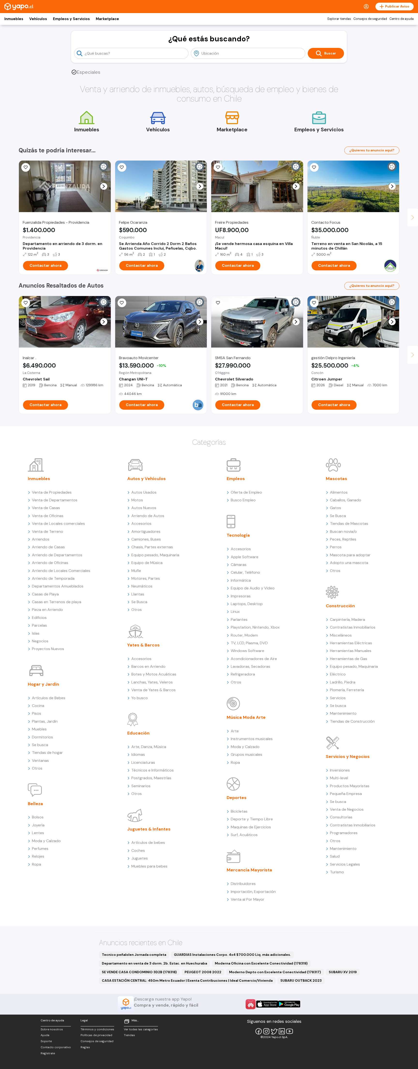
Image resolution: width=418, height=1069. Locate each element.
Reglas (85, 1047)
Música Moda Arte (246, 717)
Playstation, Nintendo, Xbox (255, 627)
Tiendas (129, 1035)
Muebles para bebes (149, 866)
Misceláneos (341, 635)
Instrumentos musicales (252, 738)
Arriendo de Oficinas (50, 562)
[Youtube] (289, 1031)
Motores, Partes (145, 578)
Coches (138, 850)
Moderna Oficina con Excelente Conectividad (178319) (261, 963)
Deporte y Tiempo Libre (252, 819)
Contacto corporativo (56, 1047)
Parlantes (239, 619)
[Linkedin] (282, 1031)
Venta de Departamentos (54, 500)
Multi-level (339, 777)
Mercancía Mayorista (249, 870)
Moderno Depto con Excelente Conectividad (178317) (275, 972)
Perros (336, 546)
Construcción (340, 606)
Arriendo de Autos (147, 515)
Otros (37, 768)
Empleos (236, 479)
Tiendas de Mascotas (349, 523)
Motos (137, 500)
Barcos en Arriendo (148, 666)
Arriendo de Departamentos (57, 554)
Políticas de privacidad (96, 1035)
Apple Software (244, 556)
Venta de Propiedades (52, 492)
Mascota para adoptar (350, 554)
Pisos (36, 713)
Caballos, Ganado (345, 500)
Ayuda (45, 1035)
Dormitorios (42, 737)
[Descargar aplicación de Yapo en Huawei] (250, 1004)
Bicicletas (239, 811)
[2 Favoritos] (122, 302)
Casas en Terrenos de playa (56, 601)
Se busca (40, 744)
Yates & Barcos (143, 645)
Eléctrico (338, 674)
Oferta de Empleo (246, 492)
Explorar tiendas (339, 19)
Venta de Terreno (47, 531)
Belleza (35, 804)
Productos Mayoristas (349, 785)
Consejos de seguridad (370, 19)
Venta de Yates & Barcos (153, 689)
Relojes (38, 856)
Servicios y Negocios (348, 756)
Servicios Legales (345, 864)
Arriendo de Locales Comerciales (61, 570)
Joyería (38, 825)
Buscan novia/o (343, 531)
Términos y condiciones (97, 1029)
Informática (241, 580)
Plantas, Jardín (45, 721)
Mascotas (336, 479)
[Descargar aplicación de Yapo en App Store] (267, 1004)
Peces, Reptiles (343, 539)
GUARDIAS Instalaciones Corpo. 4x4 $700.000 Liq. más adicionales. (232, 954)
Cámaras (238, 564)
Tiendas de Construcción (352, 721)
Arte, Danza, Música (148, 746)
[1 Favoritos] (314, 167)
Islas (35, 633)
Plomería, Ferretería (347, 689)
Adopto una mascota (349, 562)
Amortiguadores (145, 531)
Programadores (344, 832)
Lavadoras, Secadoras (250, 666)
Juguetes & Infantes (149, 829)
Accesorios (141, 523)
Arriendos (40, 539)
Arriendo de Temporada (53, 578)
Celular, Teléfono (245, 572)
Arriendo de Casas (48, 546)
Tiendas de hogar (47, 752)
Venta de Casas (46, 507)
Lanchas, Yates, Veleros (152, 682)
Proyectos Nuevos (48, 648)
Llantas (137, 594)
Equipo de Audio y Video (253, 588)
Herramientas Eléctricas (351, 643)
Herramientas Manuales (350, 650)
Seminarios (140, 785)
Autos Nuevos (143, 507)
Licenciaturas (143, 762)
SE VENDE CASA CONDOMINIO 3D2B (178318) (139, 972)
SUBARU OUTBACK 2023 (301, 980)
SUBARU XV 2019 (343, 972)
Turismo (337, 872)
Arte (235, 731)
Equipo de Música (147, 562)
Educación (138, 733)
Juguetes (139, 858)
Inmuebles (13, 18)
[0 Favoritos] (25, 167)
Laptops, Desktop (247, 603)
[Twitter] (274, 1031)
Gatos (335, 507)
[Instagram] (266, 1031)
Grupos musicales (246, 754)
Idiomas (138, 754)
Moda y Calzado (46, 840)
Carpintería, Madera (347, 619)
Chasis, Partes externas (152, 546)
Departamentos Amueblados (57, 586)
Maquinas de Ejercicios (251, 827)
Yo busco (139, 697)
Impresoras (241, 596)
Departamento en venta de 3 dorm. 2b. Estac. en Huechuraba (154, 963)
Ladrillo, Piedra (342, 682)
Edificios (39, 617)
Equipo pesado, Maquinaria (155, 554)
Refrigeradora (243, 674)
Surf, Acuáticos (244, 834)
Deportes (236, 798)
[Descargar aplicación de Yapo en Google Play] (289, 1004)
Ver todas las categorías (141, 1029)
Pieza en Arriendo (47, 609)
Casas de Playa (45, 594)
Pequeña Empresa (346, 793)
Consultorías (341, 817)
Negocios (40, 641)
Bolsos (38, 817)
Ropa (36, 864)
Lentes (38, 832)
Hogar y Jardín (43, 684)
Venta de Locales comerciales (58, 523)
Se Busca (139, 601)
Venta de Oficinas (47, 515)
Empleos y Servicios (71, 18)
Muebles (39, 729)
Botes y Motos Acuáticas (153, 674)
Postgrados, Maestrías (151, 777)
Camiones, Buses (146, 539)
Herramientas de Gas (348, 658)
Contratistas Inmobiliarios (352, 627)
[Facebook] (258, 1031)
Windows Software (247, 650)
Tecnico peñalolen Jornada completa (134, 954)
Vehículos (38, 18)
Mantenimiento (343, 713)
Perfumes (40, 848)
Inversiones (340, 770)
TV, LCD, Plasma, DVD (249, 643)
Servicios (338, 697)
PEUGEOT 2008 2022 (203, 972)
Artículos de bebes (148, 842)
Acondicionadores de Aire (254, 658)
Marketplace (107, 18)
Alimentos (339, 492)
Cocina (38, 705)
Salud (335, 856)
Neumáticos (141, 586)
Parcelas (39, 625)
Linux (235, 611)
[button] (103, 186)
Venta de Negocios (347, 809)
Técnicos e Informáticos (152, 770)
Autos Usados (144, 492)
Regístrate (48, 1053)
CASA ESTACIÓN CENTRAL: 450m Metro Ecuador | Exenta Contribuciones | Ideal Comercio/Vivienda (187, 980)
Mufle (136, 570)
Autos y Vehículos (146, 479)
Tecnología (238, 535)
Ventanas (40, 760)
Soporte (46, 1041)
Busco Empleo (243, 500)
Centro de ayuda (401, 19)
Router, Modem (244, 635)
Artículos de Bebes (48, 697)
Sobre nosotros (52, 1029)
